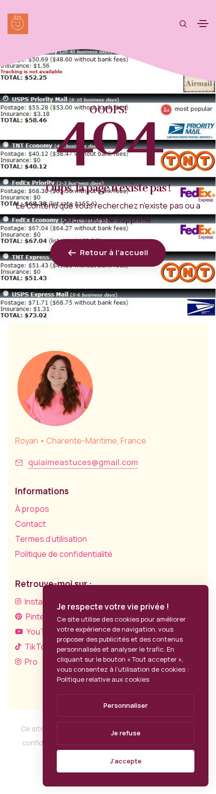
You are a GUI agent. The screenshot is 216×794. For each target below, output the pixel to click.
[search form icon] (183, 24)
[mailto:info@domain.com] (19, 463)
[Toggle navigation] (202, 23)
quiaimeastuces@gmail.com (83, 462)
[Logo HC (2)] (55, 388)
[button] (108, 253)
